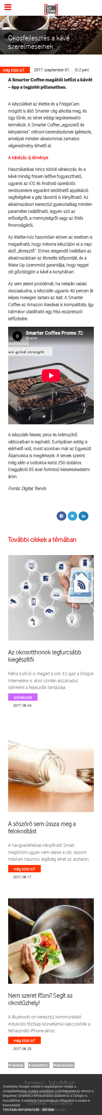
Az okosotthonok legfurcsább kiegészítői (44, 656)
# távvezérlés (63, 1065)
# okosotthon (38, 1065)
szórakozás (23, 697)
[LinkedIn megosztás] (83, 516)
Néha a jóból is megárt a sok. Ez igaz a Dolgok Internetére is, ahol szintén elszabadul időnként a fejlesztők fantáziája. (51, 680)
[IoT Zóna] (51, 9)
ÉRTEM (48, 1110)
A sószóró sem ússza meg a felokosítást (42, 827)
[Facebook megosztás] (61, 516)
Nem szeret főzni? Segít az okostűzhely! (40, 999)
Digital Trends (33, 488)
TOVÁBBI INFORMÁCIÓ (21, 1110)
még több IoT (24, 868)
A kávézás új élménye (28, 157)
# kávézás (16, 1065)
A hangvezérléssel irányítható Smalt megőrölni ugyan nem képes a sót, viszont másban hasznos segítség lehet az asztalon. (48, 852)
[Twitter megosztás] (72, 516)
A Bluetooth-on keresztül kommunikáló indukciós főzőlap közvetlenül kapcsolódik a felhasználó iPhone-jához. (49, 1023)
